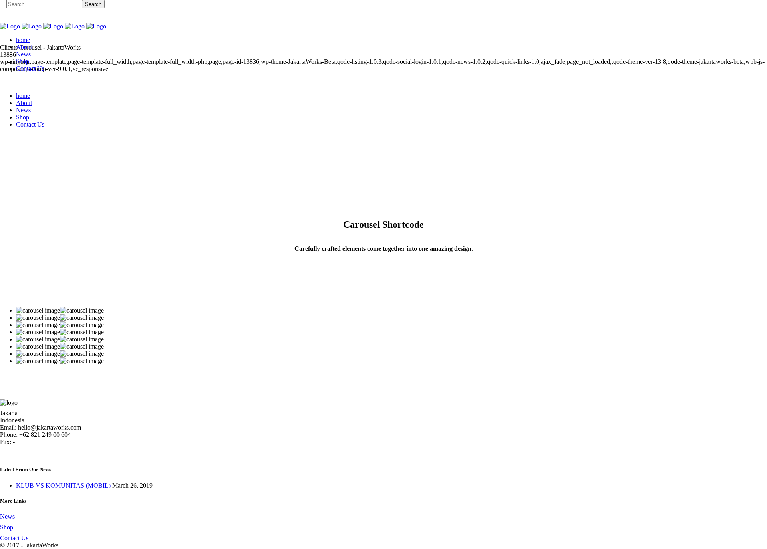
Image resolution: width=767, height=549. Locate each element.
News (7, 516)
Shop (6, 527)
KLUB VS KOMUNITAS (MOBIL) (63, 485)
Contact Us (14, 538)
